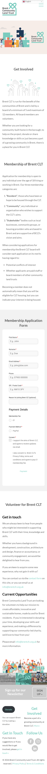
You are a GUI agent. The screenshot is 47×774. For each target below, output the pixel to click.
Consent (12, 437)
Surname (12, 349)
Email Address (14, 361)
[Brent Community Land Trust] (9, 14)
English (28, 2)
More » (37, 725)
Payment (23, 471)
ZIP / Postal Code (15, 385)
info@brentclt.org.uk (13, 586)
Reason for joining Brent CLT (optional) (22, 397)
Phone (11, 373)
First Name (13, 337)
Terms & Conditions (35, 763)
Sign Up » (40, 692)
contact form (35, 578)
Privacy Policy (18, 763)
